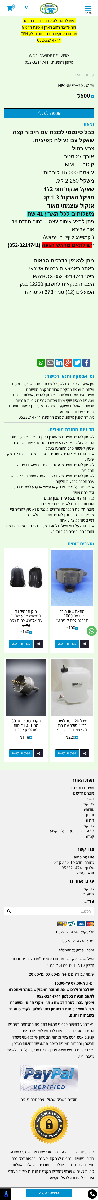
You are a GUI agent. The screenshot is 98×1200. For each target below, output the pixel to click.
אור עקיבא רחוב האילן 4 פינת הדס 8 (49, 27)
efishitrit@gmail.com (76, 949)
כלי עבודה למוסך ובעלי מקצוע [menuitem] (72, 830)
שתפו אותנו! (85, 893)
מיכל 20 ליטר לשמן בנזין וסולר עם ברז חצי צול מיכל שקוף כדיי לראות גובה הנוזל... (72, 729)
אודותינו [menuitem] (88, 809)
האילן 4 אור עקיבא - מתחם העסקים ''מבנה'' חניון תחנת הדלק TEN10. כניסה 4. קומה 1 (53, 962)
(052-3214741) (23, 245)
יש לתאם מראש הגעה (67, 245)
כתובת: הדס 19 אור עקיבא (74, 862)
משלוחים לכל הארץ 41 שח (60, 214)
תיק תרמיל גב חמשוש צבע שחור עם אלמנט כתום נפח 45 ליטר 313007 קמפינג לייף (26, 620)
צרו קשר (85, 849)
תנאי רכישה (85, 872)
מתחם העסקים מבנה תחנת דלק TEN (49, 33)
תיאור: (87, 124)
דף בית (90, 75)
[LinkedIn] (59, 362)
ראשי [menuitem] (90, 798)
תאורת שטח (84, 1164)
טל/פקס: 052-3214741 (75, 931)
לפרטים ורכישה (67, 644)
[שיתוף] (84, 644)
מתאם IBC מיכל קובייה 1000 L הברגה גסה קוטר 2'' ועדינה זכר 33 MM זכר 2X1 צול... (72, 620)
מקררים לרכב (62, 1164)
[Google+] (68, 362)
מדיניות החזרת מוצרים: (71, 429)
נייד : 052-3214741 (78, 940)
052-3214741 (49, 40)
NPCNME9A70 (70, 85)
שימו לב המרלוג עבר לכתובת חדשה (49, 20)
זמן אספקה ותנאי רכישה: (69, 376)
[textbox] (49, 34)
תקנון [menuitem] (90, 814)
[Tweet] (77, 362)
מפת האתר (83, 780)
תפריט (88, 13)
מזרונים (44, 1164)
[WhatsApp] (41, 362)
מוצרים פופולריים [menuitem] (81, 787)
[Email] (50, 362)
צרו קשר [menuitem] (88, 803)
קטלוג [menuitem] (89, 836)
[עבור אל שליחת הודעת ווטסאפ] (92, 631)
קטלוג (77, 75)
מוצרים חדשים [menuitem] (83, 793)
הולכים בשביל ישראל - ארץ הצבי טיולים (49, 1099)
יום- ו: (50, 999)
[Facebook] (86, 362)
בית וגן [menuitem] (89, 820)
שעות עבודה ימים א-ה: (61, 974)
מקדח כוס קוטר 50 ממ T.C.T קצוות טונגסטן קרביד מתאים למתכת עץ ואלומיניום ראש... (26, 729)
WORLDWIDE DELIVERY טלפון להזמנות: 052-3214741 (49, 59)
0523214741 (73, 867)
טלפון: (89, 867)
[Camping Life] (49, 9)
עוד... (89, 901)
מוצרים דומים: (80, 544)
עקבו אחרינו (82, 881)
